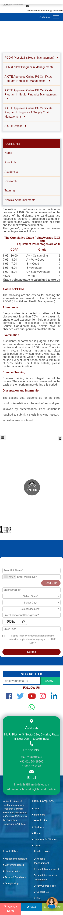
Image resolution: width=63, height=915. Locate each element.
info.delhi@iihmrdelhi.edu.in (31, 784)
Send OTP (51, 583)
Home (8, 152)
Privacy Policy (12, 871)
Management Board (15, 858)
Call (32, 907)
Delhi (36, 808)
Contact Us (42, 891)
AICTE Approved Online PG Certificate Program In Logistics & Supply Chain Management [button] (28, 112)
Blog (38, 898)
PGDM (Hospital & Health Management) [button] (30, 57)
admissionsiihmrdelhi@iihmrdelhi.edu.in (32, 789)
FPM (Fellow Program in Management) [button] (29, 67)
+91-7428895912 (31, 756)
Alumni (37, 833)
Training (10, 190)
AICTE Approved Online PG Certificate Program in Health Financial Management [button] (30, 92)
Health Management (47, 869)
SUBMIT (50, 680)
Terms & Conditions (15, 877)
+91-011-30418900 (31, 761)
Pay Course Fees (46, 885)
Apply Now (45, 17)
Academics (11, 171)
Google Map (11, 883)
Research (11, 181)
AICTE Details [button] (14, 125)
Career (37, 845)
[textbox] (31, 596)
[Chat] (52, 903)
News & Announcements (20, 199)
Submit (31, 651)
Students (38, 827)
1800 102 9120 (31, 766)
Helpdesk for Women (45, 839)
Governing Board (14, 864)
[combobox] (9, 577)
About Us (10, 162)
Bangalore (39, 814)
